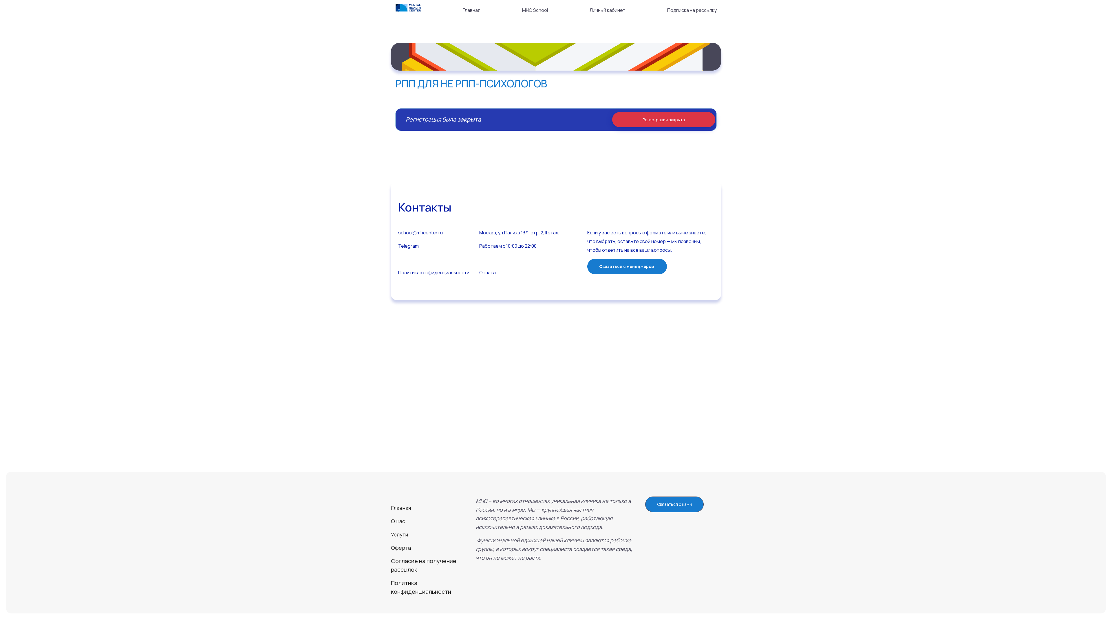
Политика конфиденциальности (433, 272)
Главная (471, 10)
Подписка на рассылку (692, 10)
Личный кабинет (608, 10)
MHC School (535, 10)
